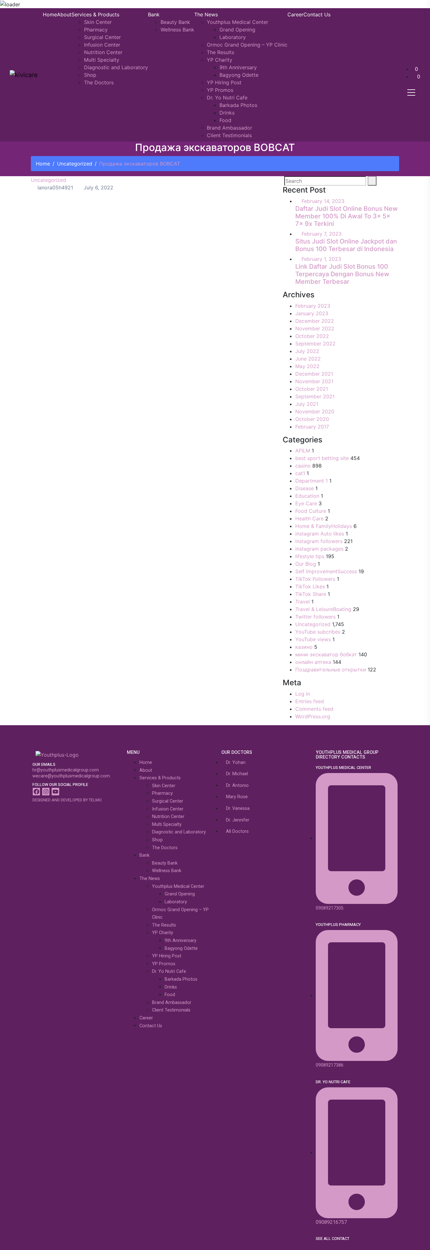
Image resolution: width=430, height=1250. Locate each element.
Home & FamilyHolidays (323, 526)
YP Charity (219, 60)
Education (307, 496)
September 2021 (315, 396)
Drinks (227, 112)
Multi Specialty (101, 60)
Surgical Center (102, 37)
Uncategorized (74, 163)
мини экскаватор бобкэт (326, 654)
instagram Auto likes (319, 533)
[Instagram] (46, 791)
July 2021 (306, 404)
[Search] (372, 181)
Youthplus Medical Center (237, 22)
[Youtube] (55, 791)
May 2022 (307, 366)
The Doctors (99, 82)
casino (303, 465)
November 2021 (314, 381)
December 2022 (314, 321)
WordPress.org (312, 716)
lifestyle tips (309, 556)
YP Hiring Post (224, 82)
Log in (302, 694)
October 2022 (312, 336)
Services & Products (95, 14)
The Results (220, 52)
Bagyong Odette (238, 75)
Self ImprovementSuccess (326, 571)
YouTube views (313, 639)
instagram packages (319, 549)
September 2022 (315, 343)
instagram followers (318, 541)
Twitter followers (315, 617)
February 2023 (312, 306)
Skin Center (98, 22)
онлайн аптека (313, 662)
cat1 (300, 473)
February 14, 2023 (323, 201)
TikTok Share (310, 594)
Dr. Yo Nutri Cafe (227, 97)
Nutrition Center (103, 52)
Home (50, 14)
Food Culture (310, 511)
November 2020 (314, 411)
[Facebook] (36, 791)
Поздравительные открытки (330, 669)
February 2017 (312, 426)
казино (304, 647)
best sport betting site (322, 458)
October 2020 (312, 419)
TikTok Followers (315, 579)
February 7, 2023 (322, 234)
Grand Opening (237, 29)
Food (225, 120)
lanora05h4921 (54, 187)
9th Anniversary (238, 67)
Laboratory (232, 37)
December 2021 (314, 374)
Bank (154, 14)
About (64, 14)
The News (206, 14)
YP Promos (220, 90)
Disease (304, 488)
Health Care (309, 518)
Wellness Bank (177, 29)
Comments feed (314, 709)
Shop (90, 75)
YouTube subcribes (317, 632)
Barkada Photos (238, 105)
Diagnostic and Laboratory (116, 67)
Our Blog (305, 564)
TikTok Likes (310, 586)
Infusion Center (102, 45)
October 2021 (311, 389)
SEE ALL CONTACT (332, 1239)
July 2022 (307, 351)
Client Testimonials (229, 135)
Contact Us (317, 14)
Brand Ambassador (229, 128)
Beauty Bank (175, 22)
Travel (302, 601)
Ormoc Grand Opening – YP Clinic (247, 45)
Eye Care (306, 503)
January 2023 (311, 313)
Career (295, 14)
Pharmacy (96, 29)
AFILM (302, 450)
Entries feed (309, 701)
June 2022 (308, 359)
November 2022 (314, 328)
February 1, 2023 (321, 259)
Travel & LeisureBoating (323, 609)
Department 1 (311, 481)
